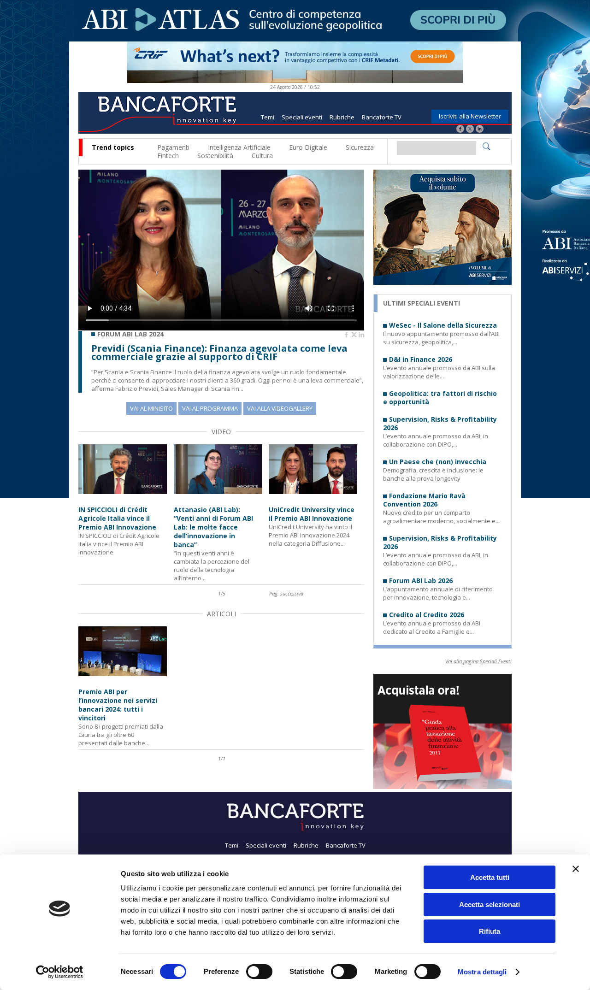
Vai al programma (210, 408)
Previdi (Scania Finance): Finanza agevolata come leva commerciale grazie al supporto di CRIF (219, 352)
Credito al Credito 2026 (426, 615)
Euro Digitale (308, 147)
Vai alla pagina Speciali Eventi (478, 661)
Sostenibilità (215, 155)
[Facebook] (460, 130)
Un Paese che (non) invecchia (437, 462)
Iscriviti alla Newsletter (470, 116)
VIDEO (221, 432)
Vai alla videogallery (280, 408)
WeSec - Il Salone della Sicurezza (443, 325)
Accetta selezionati (489, 904)
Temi (267, 117)
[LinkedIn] (480, 130)
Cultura (262, 155)
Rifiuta (489, 931)
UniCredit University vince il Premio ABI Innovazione (311, 514)
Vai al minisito (151, 408)
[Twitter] (470, 130)
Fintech (168, 155)
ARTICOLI (221, 614)
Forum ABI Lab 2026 (421, 581)
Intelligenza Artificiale (239, 147)
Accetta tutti (489, 877)
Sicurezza (360, 147)
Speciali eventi (302, 117)
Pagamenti (173, 147)
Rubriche (342, 117)
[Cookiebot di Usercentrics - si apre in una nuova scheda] (59, 972)
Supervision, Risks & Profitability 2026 (440, 423)
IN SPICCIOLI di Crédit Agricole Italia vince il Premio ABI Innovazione (117, 518)
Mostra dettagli (482, 972)
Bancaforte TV (381, 117)
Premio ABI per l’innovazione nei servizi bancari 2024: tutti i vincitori (117, 704)
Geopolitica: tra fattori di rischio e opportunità (440, 397)
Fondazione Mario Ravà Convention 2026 (424, 500)
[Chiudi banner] (575, 869)
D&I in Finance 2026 (420, 359)
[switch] (259, 971)
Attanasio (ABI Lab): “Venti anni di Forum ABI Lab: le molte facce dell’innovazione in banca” (213, 527)
